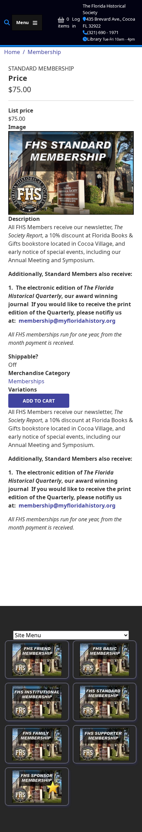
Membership (44, 52)
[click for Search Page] (7, 22)
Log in (76, 22)
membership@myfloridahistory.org (67, 320)
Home (12, 52)
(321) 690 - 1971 (103, 32)
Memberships (26, 381)
